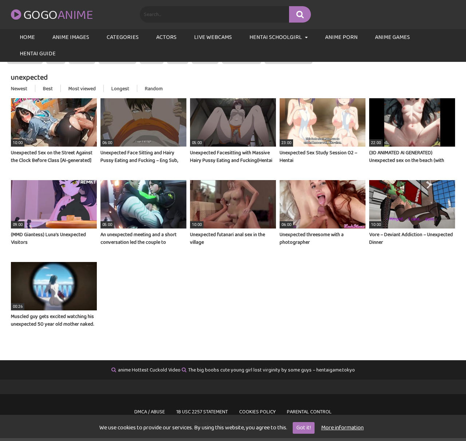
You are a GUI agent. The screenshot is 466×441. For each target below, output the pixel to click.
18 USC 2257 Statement (202, 412)
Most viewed (82, 89)
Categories (123, 37)
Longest (120, 89)
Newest (19, 89)
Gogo (58, 15)
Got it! (303, 427)
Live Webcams (213, 37)
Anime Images (70, 37)
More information (342, 427)
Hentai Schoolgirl (275, 37)
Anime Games (392, 37)
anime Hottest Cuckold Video (149, 370)
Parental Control (309, 412)
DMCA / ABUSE (149, 412)
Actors (166, 37)
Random (154, 89)
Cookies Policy (257, 412)
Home (27, 37)
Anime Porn (341, 37)
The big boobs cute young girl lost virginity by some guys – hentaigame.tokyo (271, 370)
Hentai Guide (38, 53)
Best (48, 89)
